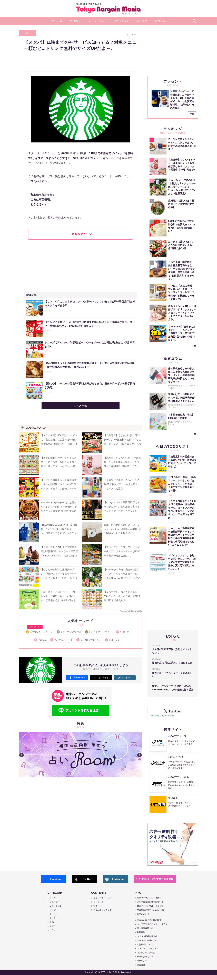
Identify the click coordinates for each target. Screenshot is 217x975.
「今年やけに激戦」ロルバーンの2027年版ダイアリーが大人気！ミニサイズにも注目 (122, 484)
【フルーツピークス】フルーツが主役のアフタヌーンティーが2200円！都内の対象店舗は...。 (122, 551)
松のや (123, 631)
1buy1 (41, 639)
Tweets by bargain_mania (162, 715)
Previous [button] (21, 755)
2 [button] (73, 781)
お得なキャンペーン (40, 631)
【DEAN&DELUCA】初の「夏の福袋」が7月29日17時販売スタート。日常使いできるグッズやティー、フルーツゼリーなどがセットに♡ (59, 533)
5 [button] (88, 781)
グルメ (27, 33)
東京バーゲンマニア (108, 8)
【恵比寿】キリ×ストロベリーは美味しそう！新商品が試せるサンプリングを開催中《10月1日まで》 (122, 462)
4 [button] (83, 781)
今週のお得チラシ (89, 639)
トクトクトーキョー (99, 631)
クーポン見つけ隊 (69, 631)
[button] (23, 21)
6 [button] (93, 781)
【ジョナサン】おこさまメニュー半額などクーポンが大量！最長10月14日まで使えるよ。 (122, 596)
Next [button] (139, 755)
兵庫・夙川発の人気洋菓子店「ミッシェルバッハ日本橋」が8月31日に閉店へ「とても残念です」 (122, 529)
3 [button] (78, 781)
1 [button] (68, 781)
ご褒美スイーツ (62, 639)
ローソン (113, 639)
